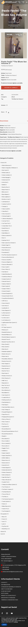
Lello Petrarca (5, 315)
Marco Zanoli (5, 346)
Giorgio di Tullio (5, 288)
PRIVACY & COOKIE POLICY (8, 595)
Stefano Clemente (6, 472)
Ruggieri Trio (5, 448)
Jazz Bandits (5, 308)
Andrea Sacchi (5, 179)
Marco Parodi (5, 344)
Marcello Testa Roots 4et (7, 341)
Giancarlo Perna (5, 281)
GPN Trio (4, 300)
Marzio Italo (4, 356)
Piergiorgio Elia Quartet (7, 416)
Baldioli (3, 184)
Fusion (3, 519)
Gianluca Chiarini (6, 283)
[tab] (14, 121)
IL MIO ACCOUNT (6, 591)
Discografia (3, 513)
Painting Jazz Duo (6, 399)
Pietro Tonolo (5, 421)
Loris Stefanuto (5, 320)
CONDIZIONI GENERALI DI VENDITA (11, 586)
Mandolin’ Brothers (6, 332)
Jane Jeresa (4, 305)
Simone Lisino (5, 462)
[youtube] (12, 614)
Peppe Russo (5, 414)
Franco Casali (5, 267)
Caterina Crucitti (6, 204)
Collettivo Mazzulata (6, 218)
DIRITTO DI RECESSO (6, 589)
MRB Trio (4, 380)
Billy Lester (4, 192)
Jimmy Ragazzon (5, 310)
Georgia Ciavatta (6, 279)
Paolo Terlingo (5, 409)
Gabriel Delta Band (6, 274)
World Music (5, 528)
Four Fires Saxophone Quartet (9, 254)
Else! (3, 237)
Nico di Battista (5, 390)
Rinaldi (3, 436)
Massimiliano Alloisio (6, 358)
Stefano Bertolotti (6, 470)
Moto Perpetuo (5, 378)
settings (16, 622)
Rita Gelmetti (5, 438)
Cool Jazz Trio (5, 221)
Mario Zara (4, 349)
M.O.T (3, 325)
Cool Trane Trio (5, 223)
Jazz (3, 521)
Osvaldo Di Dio (5, 397)
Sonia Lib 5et (5, 465)
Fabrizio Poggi (5, 245)
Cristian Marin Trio (6, 225)
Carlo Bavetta (5, 201)
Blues (3, 516)
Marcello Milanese (6, 334)
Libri (2, 534)
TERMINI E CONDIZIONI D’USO (9, 599)
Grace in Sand (5, 303)
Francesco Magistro (6, 262)
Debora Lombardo (6, 235)
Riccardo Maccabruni (6, 433)
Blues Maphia (5, 194)
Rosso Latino (5, 445)
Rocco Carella (5, 441)
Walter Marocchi (5, 506)
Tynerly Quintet (5, 501)
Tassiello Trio (5, 482)
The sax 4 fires (5, 494)
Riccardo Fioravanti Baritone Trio (9, 431)
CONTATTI (4, 582)
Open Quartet (5, 395)
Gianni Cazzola (5, 286)
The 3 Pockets (5, 487)
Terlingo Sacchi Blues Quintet (9, 484)
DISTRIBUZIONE (5, 584)
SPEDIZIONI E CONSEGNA (8, 597)
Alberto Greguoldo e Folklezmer (9, 167)
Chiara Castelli (5, 208)
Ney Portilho (5, 387)
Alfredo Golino (5, 172)
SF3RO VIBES (5, 458)
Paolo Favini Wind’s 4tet (7, 407)
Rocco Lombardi (5, 443)
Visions (3, 503)
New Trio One (5, 385)
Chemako (4, 206)
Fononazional (5, 252)
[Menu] (26, 2)
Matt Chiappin (5, 363)
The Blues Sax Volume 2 (17, 99)
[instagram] (7, 613)
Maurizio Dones (5, 366)
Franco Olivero (5, 269)
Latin (3, 524)
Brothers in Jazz (5, 199)
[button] (25, 35)
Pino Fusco (4, 424)
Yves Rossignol (5, 511)
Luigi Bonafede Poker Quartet (9, 322)
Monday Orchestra (6, 375)
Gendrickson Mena (6, 276)
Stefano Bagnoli (5, 467)
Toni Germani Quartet (7, 499)
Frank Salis (4, 271)
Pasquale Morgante (6, 412)
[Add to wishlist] (6, 105)
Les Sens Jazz (5, 317)
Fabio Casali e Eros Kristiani (8, 242)
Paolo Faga (4, 404)
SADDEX (4, 450)
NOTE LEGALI (4, 593)
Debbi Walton (5, 233)
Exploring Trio (5, 240)
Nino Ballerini (5, 392)
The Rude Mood (5, 491)
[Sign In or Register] (19, 2)
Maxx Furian (4, 373)
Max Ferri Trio (5, 370)
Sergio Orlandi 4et (6, 455)
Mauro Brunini (5, 368)
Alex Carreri (4, 170)
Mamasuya (4, 329)
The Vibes (4, 496)
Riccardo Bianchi (5, 428)
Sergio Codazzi (5, 453)
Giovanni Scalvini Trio (7, 296)
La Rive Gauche (5, 312)
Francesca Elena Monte (7, 257)
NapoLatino (4, 383)
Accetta (4, 624)
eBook (13, 96)
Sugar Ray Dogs (5, 477)
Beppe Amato (5, 189)
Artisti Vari (4, 182)
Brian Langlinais (5, 196)
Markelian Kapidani (6, 351)
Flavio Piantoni (5, 250)
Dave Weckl (4, 230)
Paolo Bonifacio (5, 402)
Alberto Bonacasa (6, 165)
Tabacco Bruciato (6, 479)
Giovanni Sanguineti (6, 293)
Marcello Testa (5, 339)
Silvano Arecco (5, 460)
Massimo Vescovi (6, 361)
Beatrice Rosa (5, 187)
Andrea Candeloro (6, 175)
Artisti (2, 162)
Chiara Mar (4, 211)
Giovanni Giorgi (5, 291)
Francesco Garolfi (6, 259)
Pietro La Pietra (5, 419)
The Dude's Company (7, 489)
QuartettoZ (4, 426)
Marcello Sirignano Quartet (8, 337)
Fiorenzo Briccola (6, 247)
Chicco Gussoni (5, 213)
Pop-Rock (4, 526)
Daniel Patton (5, 228)
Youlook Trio (5, 508)
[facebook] (3, 613)
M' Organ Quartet (6, 327)
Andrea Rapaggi (5, 177)
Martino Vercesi (5, 354)
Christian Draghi (5, 216)
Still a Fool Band (5, 474)
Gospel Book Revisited (7, 298)
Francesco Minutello (6, 264)
